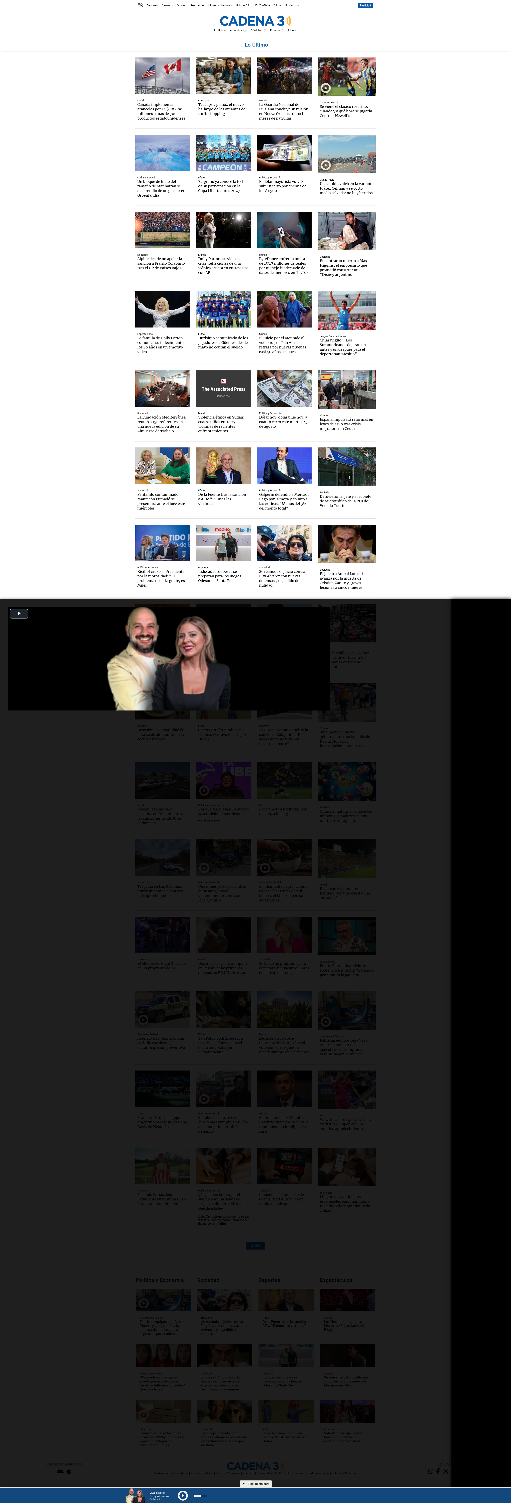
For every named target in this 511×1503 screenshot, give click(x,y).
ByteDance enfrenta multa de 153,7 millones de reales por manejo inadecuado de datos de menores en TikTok (284, 265)
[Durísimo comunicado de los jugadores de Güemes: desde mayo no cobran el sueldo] (223, 309)
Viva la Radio (327, 179)
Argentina (236, 30)
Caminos (167, 5)
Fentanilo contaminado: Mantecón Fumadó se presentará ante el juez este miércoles (161, 501)
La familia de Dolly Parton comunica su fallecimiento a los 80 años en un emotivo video (161, 345)
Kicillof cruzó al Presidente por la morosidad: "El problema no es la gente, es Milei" (161, 578)
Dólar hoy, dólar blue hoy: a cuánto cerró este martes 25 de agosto (283, 422)
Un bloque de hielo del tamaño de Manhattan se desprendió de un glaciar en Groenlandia (161, 188)
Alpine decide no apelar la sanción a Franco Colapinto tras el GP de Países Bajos (161, 263)
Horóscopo (292, 5)
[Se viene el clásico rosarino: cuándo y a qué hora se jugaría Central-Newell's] (347, 76)
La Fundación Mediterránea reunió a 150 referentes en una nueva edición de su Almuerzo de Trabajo (161, 424)
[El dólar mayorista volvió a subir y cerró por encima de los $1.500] (284, 153)
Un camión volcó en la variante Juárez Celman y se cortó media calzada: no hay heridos (346, 188)
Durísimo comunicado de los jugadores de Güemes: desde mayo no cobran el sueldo (223, 342)
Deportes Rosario (329, 102)
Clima (277, 5)
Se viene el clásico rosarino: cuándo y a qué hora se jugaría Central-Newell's (346, 111)
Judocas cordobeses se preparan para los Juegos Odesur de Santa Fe (219, 576)
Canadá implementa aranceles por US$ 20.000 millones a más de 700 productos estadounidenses (161, 111)
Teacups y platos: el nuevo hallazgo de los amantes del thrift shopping (222, 109)
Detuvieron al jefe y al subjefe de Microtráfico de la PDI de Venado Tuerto (345, 501)
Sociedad (325, 256)
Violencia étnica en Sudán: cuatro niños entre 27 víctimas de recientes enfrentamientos (221, 424)
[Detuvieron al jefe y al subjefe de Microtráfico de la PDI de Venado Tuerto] (347, 466)
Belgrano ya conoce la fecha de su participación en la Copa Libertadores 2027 (222, 186)
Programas (197, 5)
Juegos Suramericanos (333, 336)
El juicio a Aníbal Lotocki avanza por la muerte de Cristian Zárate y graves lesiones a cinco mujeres (341, 580)
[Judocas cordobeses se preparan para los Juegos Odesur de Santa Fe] (223, 543)
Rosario (275, 30)
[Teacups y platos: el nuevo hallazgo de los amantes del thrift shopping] (223, 75)
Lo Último (220, 30)
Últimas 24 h (243, 5)
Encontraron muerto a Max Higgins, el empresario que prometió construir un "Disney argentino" (343, 267)
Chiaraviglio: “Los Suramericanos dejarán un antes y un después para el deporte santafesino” (343, 347)
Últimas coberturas (220, 5)
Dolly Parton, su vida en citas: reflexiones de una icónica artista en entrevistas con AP (223, 265)
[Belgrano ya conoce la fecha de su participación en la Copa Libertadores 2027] (223, 153)
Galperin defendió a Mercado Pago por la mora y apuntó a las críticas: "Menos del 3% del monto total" (284, 501)
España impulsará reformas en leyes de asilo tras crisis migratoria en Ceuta (346, 424)
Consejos (203, 100)
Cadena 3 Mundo (146, 177)
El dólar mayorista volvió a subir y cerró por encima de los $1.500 (282, 186)
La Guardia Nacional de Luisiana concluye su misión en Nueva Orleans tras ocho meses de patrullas (283, 111)
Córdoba (256, 30)
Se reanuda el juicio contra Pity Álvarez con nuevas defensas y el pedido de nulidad (282, 578)
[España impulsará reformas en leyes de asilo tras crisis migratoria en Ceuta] (347, 389)
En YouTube (262, 5)
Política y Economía (270, 177)
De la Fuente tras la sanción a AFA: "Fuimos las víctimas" (222, 499)
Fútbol (201, 177)
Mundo (292, 30)
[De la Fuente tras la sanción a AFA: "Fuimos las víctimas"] (223, 465)
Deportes (152, 5)
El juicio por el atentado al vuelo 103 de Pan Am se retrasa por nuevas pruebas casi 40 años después (282, 345)
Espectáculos (145, 333)
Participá (365, 5)
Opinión (181, 5)
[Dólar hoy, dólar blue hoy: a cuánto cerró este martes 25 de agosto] (284, 388)
